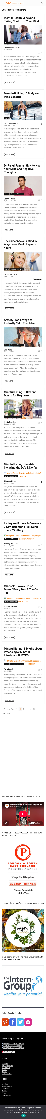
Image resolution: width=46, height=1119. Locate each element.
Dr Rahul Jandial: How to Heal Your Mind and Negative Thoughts (22, 169)
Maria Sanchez (10, 422)
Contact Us (6, 1068)
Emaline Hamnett (11, 606)
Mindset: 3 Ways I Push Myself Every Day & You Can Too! (21, 589)
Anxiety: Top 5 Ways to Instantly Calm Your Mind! (20, 321)
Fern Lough (8, 669)
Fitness (7, 118)
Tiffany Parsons (11, 544)
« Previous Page (8, 709)
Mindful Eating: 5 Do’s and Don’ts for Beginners (20, 393)
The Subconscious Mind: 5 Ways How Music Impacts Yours (20, 244)
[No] (43, 1112)
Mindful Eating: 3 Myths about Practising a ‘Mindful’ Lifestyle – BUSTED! (23, 652)
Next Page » (7, 714)
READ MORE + (9, 82)
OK (24, 1116)
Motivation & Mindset (11, 43)
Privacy (4, 1072)
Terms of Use (7, 1074)
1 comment (37, 279)
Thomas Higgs (10, 481)
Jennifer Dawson (11, 123)
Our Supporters (7, 1066)
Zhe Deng (8, 350)
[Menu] (2, 3)
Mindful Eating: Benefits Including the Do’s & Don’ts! (21, 466)
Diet (6, 417)
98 (34, 709)
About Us (5, 1064)
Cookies (4, 1070)
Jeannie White (10, 199)
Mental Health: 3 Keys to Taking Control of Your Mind (21, 19)
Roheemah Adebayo (12, 48)
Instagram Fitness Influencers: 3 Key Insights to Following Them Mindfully (23, 527)
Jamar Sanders (10, 274)
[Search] (42, 3)
